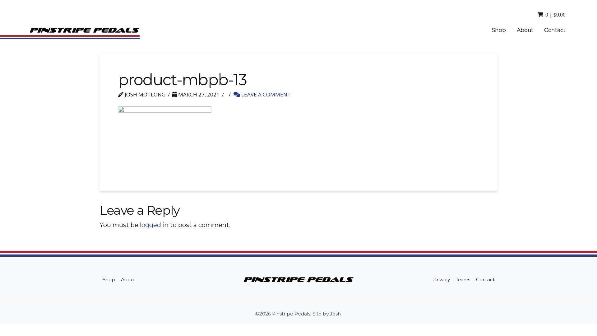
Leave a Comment (265, 94)
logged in (154, 225)
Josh (335, 314)
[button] (552, 15)
